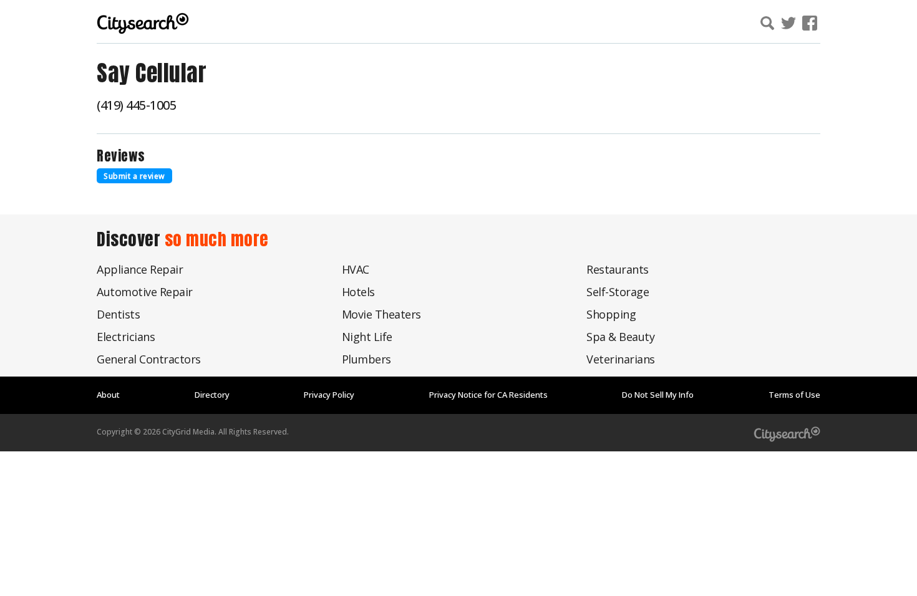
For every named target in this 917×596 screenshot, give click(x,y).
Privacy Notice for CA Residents (488, 394)
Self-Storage (617, 291)
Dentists (118, 314)
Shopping (611, 314)
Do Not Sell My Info (658, 394)
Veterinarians (620, 359)
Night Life (367, 336)
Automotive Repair (145, 291)
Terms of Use (794, 394)
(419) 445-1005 (136, 105)
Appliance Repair (140, 269)
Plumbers (366, 359)
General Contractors (149, 359)
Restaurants (617, 269)
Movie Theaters (381, 314)
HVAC (355, 269)
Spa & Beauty (620, 336)
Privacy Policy (329, 394)
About (108, 394)
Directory (212, 394)
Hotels (358, 291)
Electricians (126, 336)
